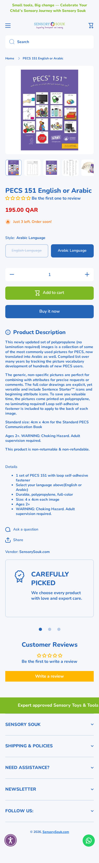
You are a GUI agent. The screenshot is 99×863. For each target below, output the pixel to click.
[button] (91, 25)
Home (9, 58)
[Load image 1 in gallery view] (13, 168)
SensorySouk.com (56, 832)
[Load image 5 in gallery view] (89, 168)
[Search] (10, 42)
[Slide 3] (58, 629)
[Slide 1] (40, 629)
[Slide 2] (49, 629)
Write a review (49, 676)
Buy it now (49, 311)
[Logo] (49, 25)
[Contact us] (89, 840)
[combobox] (49, 42)
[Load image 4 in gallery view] (70, 168)
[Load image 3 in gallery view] (51, 168)
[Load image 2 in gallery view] (32, 168)
